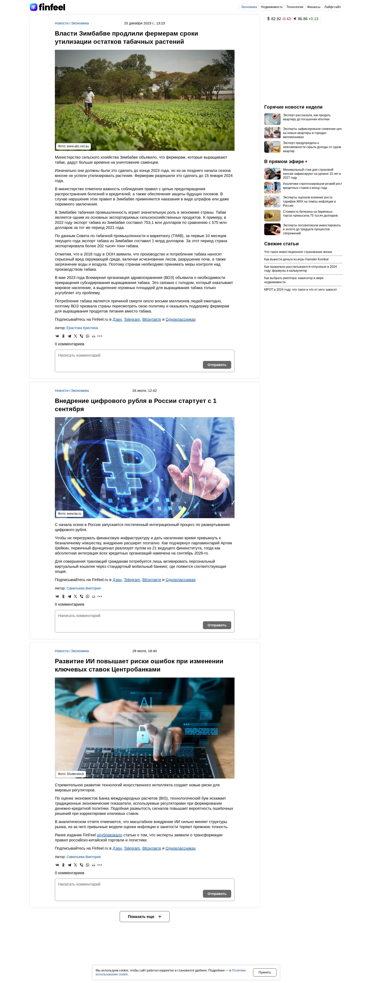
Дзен (117, 319)
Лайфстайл (332, 7)
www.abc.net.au (78, 146)
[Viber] (81, 336)
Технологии (294, 7)
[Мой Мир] (93, 336)
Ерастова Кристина (82, 328)
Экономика (249, 7)
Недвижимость (272, 7)
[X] (75, 336)
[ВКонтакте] (57, 336)
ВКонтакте (151, 319)
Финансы (313, 7)
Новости (62, 23)
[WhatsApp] (87, 336)
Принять (265, 972)
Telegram (132, 319)
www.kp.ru (74, 513)
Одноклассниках (181, 319)
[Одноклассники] (63, 336)
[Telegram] (69, 336)
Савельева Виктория (84, 588)
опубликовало (109, 835)
